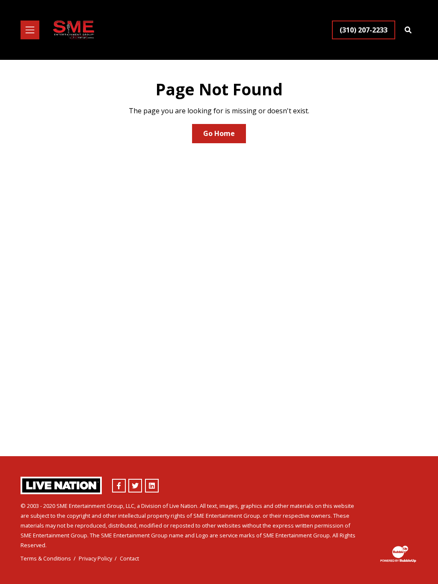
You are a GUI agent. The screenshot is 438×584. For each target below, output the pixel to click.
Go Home (219, 133)
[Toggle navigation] (30, 30)
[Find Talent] (408, 30)
